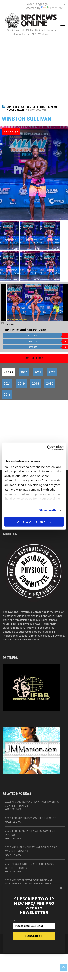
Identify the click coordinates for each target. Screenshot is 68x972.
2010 (49, 383)
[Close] (61, 888)
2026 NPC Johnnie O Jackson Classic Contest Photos (29, 865)
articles (47, 341)
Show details (47, 510)
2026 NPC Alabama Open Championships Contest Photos (32, 803)
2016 (7, 394)
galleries (47, 336)
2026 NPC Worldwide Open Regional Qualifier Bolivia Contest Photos (29, 882)
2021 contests (30, 107)
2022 (52, 372)
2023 (38, 372)
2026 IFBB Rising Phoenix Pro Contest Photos (30, 832)
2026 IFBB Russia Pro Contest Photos (30, 818)
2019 (21, 383)
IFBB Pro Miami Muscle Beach (23, 330)
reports (47, 347)
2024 (23, 372)
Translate (56, 8)
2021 (7, 383)
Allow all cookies (34, 521)
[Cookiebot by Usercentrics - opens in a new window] (48, 447)
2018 (35, 383)
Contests (13, 107)
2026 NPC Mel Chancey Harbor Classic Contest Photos (31, 849)
